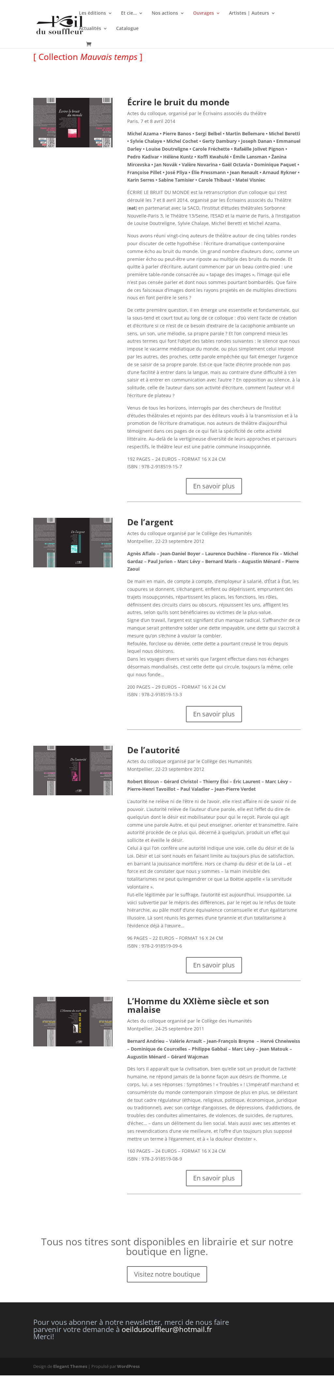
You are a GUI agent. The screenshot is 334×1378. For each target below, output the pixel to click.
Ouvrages (203, 13)
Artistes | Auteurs (249, 13)
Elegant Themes (70, 1366)
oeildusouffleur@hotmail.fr (167, 1329)
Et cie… (129, 13)
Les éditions (92, 13)
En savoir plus (214, 486)
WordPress (128, 1366)
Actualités (90, 28)
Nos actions (165, 13)
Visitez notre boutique (167, 1274)
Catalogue (127, 28)
